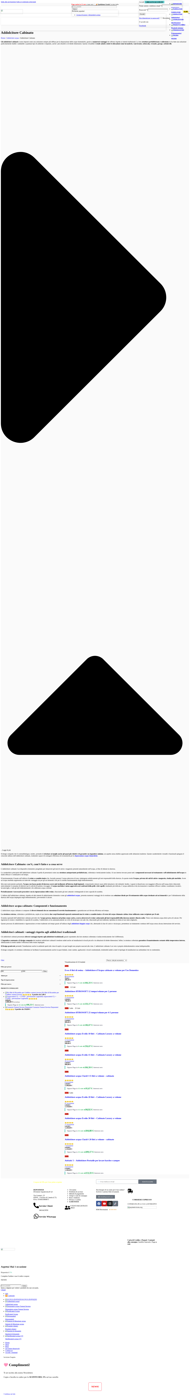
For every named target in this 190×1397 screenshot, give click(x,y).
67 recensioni (69, 1103)
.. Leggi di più (6, 850)
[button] (95, 449)
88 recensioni (69, 976)
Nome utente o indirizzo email (150, 6)
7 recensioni (69, 1146)
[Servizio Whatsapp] (36, 1216)
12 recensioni (69, 998)
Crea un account (154, 2)
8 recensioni (69, 1082)
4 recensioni (69, 1167)
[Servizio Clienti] (36, 1205)
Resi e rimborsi (74, 1198)
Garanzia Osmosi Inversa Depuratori (45, 1007)
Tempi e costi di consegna (78, 1196)
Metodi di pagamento (76, 1194)
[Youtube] (104, 1203)
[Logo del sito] (12, 13)
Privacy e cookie (75, 1200)
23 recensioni (69, 1019)
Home (3, 38)
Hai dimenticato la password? (149, 18)
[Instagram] (110, 1203)
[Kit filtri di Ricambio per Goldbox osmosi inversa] (23, 992)
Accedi (142, 14)
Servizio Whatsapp (47, 1217)
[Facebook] (99, 1203)
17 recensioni (69, 1124)
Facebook (142, 26)
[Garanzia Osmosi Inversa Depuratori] (19, 1007)
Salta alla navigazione (8, 2)
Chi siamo (72, 1190)
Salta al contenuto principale (26, 2)
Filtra (45, 971)
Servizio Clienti (46, 1206)
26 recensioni (69, 1061)
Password (143, 10)
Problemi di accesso (76, 1192)
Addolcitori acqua (12, 38)
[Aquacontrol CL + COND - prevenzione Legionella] (24, 996)
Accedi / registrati (11, 1352)
